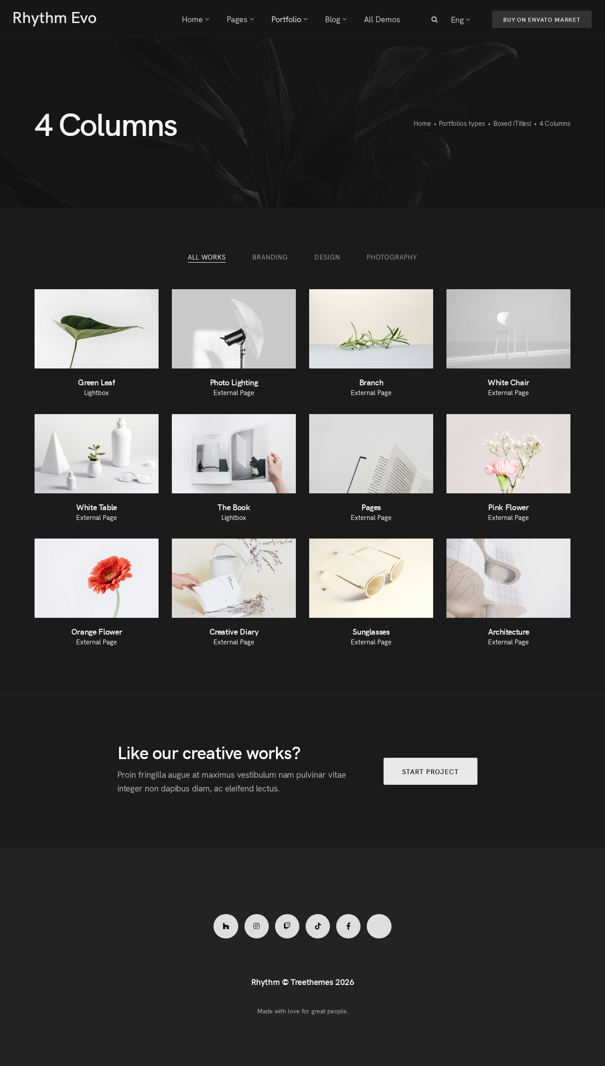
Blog (332, 18)
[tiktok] (318, 926)
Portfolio (286, 18)
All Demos (382, 18)
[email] (348, 926)
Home (192, 18)
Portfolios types (462, 123)
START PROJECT (430, 771)
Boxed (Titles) (512, 123)
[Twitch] (287, 926)
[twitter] (379, 926)
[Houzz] (225, 926)
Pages (237, 18)
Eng (457, 19)
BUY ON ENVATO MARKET (542, 19)
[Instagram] (256, 926)
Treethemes (312, 981)
